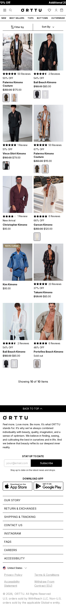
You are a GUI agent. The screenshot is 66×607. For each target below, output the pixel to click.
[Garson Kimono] (48, 194)
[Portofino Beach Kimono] (48, 321)
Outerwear (58, 18)
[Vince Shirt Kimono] (17, 123)
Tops (31, 18)
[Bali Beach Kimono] (48, 52)
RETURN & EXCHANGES (20, 508)
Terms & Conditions (46, 574)
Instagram (12, 533)
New (3, 18)
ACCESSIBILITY (14, 558)
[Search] (10, 10)
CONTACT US (13, 525)
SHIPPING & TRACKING (20, 517)
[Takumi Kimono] (48, 262)
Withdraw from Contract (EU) (44, 583)
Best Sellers (16, 18)
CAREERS (10, 550)
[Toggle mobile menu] (5, 10)
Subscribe (46, 463)
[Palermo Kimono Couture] (17, 52)
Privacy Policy (13, 574)
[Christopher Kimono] (17, 194)
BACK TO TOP (31, 408)
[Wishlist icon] (49, 10)
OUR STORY (12, 500)
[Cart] (61, 10)
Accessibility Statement (12, 583)
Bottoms (42, 18)
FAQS (7, 541)
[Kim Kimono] (17, 262)
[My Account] (56, 10)
